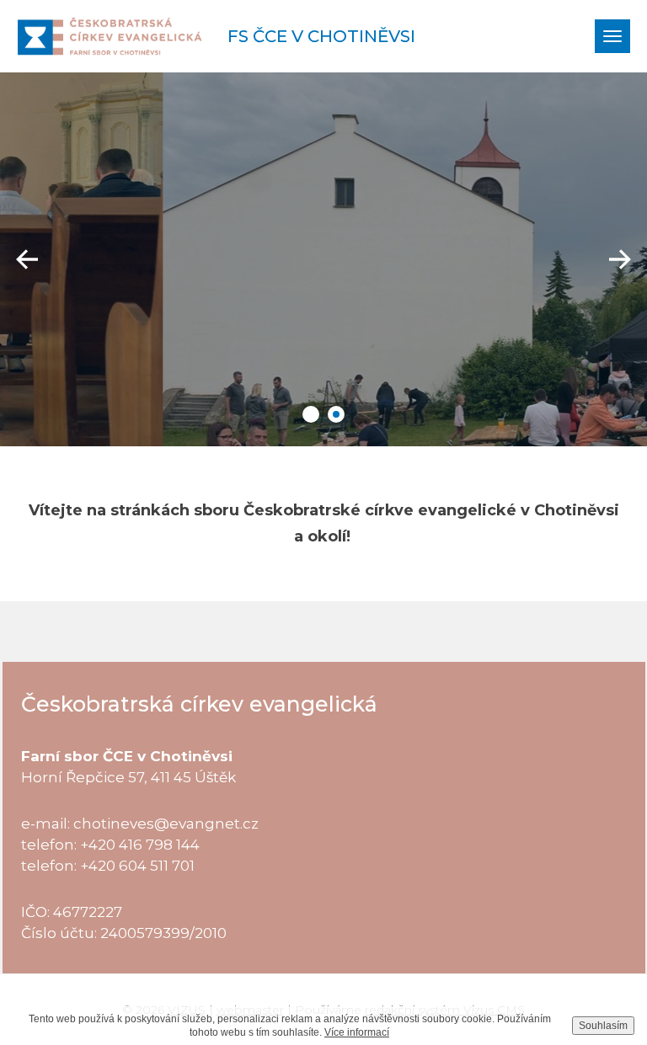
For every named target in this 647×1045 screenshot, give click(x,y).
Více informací (356, 1032)
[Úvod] (109, 36)
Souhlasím (603, 1026)
